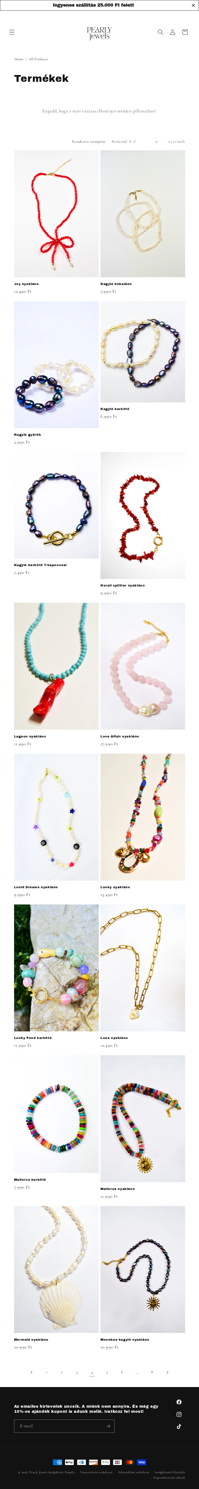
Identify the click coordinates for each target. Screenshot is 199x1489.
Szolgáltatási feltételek (170, 1472)
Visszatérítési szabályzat (96, 1472)
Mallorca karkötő (30, 1179)
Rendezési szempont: (89, 141)
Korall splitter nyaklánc (122, 585)
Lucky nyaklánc (115, 887)
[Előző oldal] (31, 1372)
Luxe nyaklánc (114, 1038)
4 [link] (92, 1372)
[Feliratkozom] (108, 1426)
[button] (12, 32)
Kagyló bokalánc (116, 284)
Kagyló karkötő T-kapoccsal (40, 565)
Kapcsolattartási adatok (169, 1478)
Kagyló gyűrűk (27, 434)
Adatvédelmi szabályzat (133, 1472)
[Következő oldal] (167, 1372)
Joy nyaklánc (26, 284)
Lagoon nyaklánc (30, 736)
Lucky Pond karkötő (33, 1038)
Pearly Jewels (38, 1472)
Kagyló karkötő (114, 409)
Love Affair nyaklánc (119, 736)
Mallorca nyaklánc (117, 1189)
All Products (38, 59)
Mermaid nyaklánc (31, 1339)
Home (19, 59)
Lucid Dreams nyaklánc (36, 887)
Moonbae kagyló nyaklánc (124, 1339)
